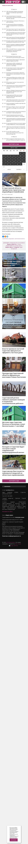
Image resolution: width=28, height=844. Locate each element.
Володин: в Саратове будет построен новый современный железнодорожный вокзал (13, 449)
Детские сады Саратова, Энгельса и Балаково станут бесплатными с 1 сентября (13, 424)
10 (4, 158)
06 (14, 156)
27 (14, 164)
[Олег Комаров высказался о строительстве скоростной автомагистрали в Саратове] (14, 306)
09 (24, 156)
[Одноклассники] (5, 236)
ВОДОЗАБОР (11, 238)
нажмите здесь (14, 837)
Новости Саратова (7, 5)
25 (7, 164)
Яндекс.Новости (11, 244)
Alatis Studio (18, 544)
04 (7, 156)
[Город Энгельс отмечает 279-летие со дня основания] (14, 275)
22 (20, 161)
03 (4, 156)
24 (4, 164)
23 (24, 161)
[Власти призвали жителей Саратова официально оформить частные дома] (14, 339)
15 (20, 158)
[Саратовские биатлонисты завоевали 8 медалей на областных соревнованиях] (14, 462)
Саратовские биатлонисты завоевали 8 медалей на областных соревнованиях (13, 473)
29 (20, 164)
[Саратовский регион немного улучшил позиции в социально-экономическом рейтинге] (14, 388)
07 (17, 156)
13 (14, 158)
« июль (9, 169)
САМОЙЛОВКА (5, 238)
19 (10, 161)
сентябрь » (19, 169)
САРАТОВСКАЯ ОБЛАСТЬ (20, 238)
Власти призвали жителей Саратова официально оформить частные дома (13, 351)
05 (10, 156)
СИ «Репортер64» (10, 542)
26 (10, 164)
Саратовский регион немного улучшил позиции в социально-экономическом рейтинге (13, 400)
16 (24, 158)
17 (4, 161)
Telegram (16, 247)
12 (10, 158)
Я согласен (13, 840)
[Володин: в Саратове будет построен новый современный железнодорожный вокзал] (14, 437)
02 (24, 153)
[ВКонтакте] (3, 236)
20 (14, 161)
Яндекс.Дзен (9, 247)
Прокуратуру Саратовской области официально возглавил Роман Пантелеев (14, 375)
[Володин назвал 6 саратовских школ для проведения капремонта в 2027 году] (14, 290)
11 (7, 158)
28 (17, 164)
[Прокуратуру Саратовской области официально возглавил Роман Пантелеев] (14, 364)
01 (20, 153)
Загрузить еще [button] (14, 144)
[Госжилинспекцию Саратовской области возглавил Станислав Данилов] (14, 321)
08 (20, 156)
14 (17, 158)
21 (17, 161)
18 (7, 161)
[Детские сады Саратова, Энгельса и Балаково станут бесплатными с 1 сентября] (14, 413)
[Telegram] (7, 236)
